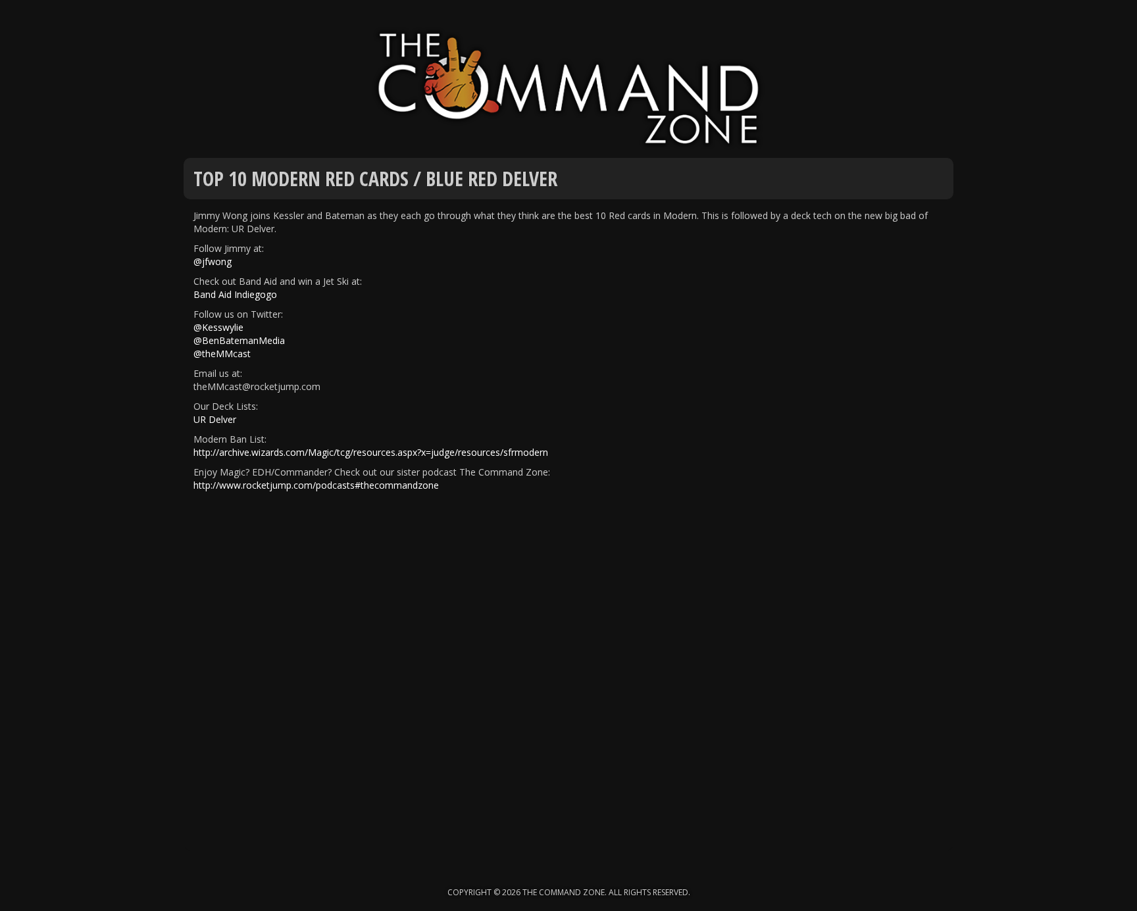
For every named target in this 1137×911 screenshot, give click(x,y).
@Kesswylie (218, 327)
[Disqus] (568, 682)
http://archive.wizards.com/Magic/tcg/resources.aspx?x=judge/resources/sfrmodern (370, 452)
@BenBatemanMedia (239, 340)
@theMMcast (222, 353)
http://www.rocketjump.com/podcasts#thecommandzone (316, 485)
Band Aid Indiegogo (235, 294)
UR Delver (214, 419)
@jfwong (212, 261)
